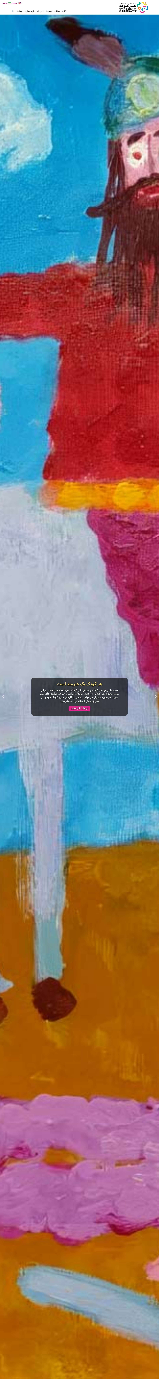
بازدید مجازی (29, 11)
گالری (64, 11)
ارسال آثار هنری (79, 708)
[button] (156, 697)
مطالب (57, 11)
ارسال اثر (19, 11)
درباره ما (49, 11)
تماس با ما (40, 11)
